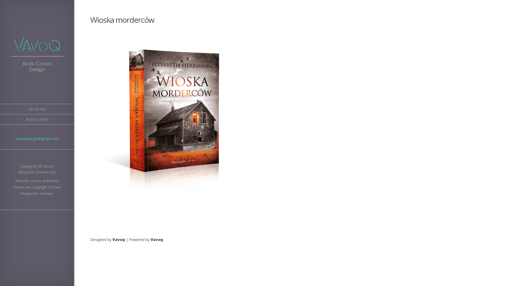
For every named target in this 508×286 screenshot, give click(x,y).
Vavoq (118, 239)
